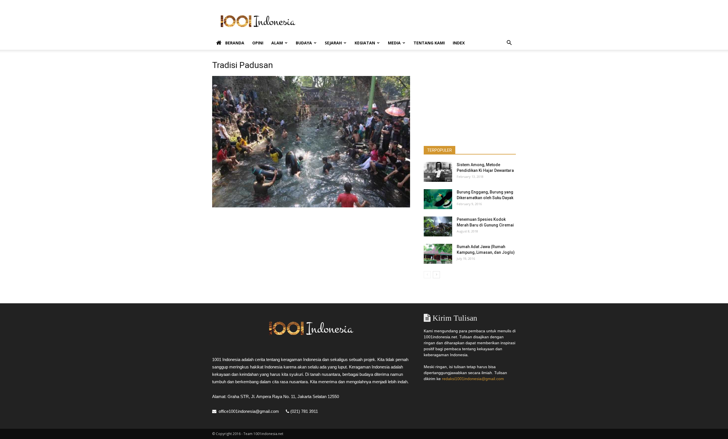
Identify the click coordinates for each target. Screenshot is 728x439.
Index (459, 43)
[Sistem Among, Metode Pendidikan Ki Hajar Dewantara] (438, 172)
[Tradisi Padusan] (311, 206)
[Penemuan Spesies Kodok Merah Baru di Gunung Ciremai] (438, 226)
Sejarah (333, 43)
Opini (257, 43)
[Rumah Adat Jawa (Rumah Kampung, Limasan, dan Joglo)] (438, 254)
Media (394, 43)
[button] (509, 43)
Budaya (304, 43)
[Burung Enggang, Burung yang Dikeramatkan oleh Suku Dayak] (438, 199)
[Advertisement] (412, 21)
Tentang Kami (429, 43)
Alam (277, 43)
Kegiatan (365, 43)
